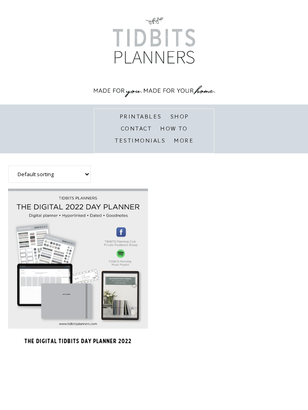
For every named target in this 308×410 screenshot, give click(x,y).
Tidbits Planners (154, 56)
